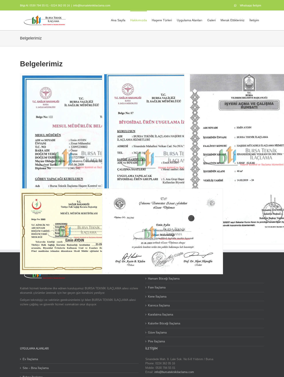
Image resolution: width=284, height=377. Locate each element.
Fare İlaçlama (157, 287)
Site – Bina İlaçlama (36, 368)
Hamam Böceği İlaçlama (163, 278)
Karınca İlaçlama (159, 305)
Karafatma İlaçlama (160, 314)
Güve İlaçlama (157, 332)
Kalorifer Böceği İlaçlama (164, 323)
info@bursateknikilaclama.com (91, 5)
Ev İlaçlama (30, 359)
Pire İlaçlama (156, 341)
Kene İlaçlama (157, 296)
